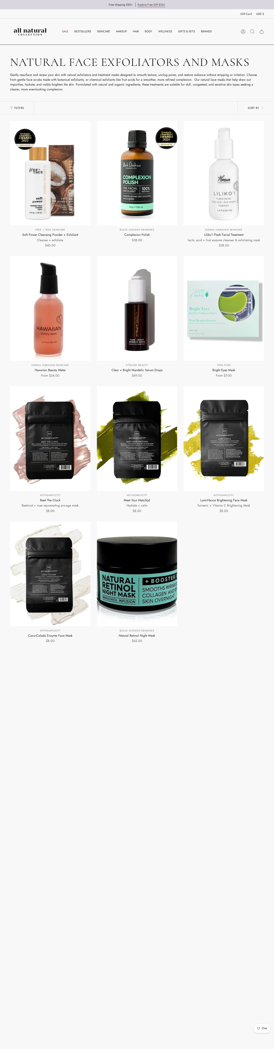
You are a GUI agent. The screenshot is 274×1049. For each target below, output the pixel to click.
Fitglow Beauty (137, 365)
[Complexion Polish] (137, 173)
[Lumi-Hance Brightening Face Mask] (224, 438)
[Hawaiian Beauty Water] (50, 308)
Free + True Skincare (50, 230)
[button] (103, 31)
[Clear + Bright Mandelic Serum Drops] (137, 308)
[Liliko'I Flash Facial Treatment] (224, 173)
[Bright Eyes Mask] (224, 308)
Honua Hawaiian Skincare (224, 230)
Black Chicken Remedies (137, 230)
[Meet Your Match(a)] (137, 438)
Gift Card (246, 14)
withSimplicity (50, 495)
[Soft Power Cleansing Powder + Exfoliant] (50, 173)
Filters (19, 108)
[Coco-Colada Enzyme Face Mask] (50, 574)
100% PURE (224, 365)
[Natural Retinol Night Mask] (137, 574)
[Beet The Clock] (50, 438)
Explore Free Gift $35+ (151, 5)
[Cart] (261, 31)
